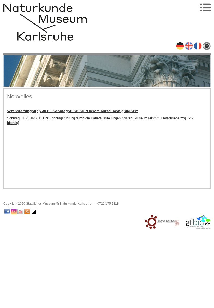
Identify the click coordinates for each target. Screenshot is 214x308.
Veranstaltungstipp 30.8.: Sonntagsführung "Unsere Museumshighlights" (72, 111)
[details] (13, 123)
